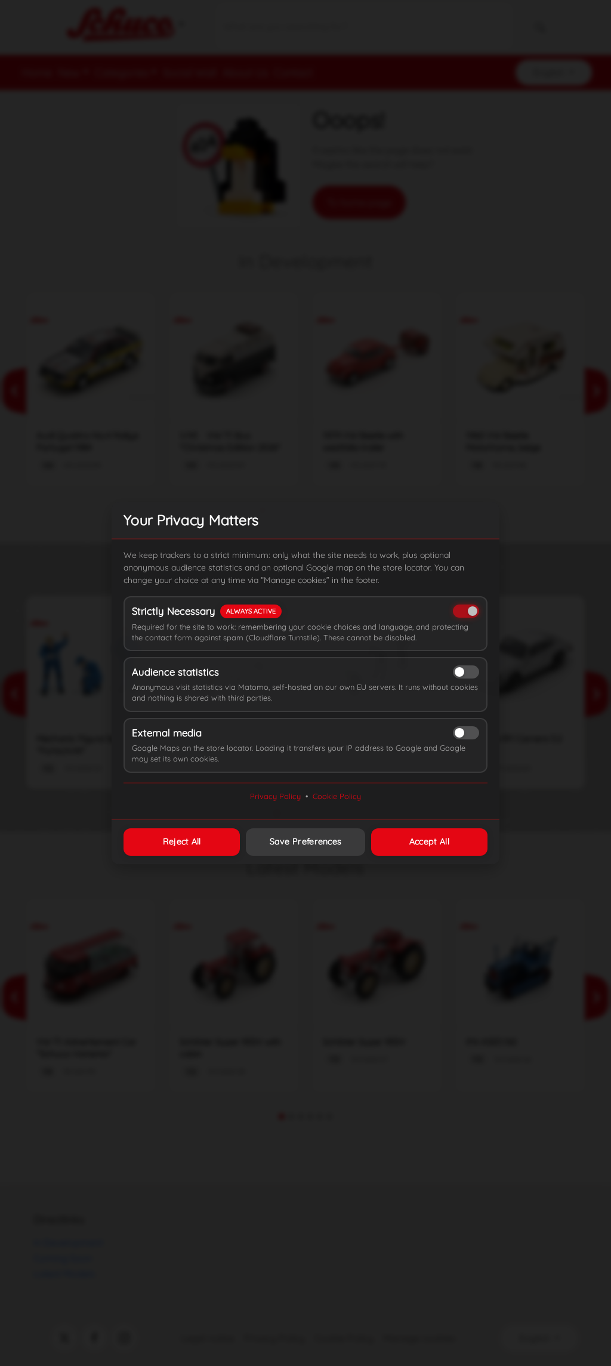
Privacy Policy (275, 796)
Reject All (182, 841)
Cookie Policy (337, 796)
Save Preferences (306, 841)
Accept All (429, 841)
